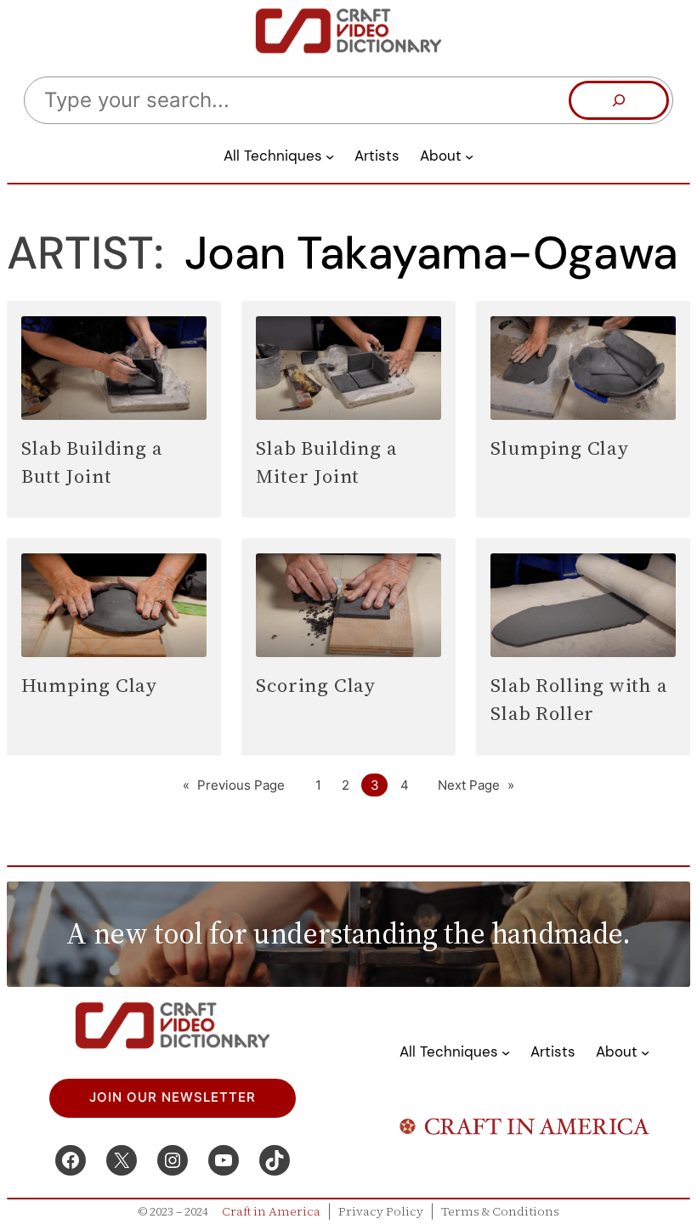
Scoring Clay (316, 685)
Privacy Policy (380, 1211)
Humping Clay (89, 685)
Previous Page (234, 785)
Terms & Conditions (500, 1211)
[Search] (619, 100)
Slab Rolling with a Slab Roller (578, 699)
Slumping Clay (559, 448)
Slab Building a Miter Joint (326, 461)
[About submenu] (469, 156)
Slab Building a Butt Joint (91, 461)
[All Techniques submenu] (330, 156)
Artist (80, 253)
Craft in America (271, 1211)
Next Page (476, 785)
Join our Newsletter (172, 1097)
